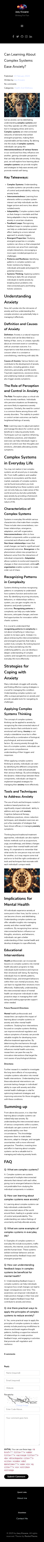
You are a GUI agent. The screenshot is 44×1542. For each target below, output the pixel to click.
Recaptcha (8, 1395)
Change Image (22, 1405)
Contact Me (22, 1519)
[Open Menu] (22, 26)
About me (22, 1498)
